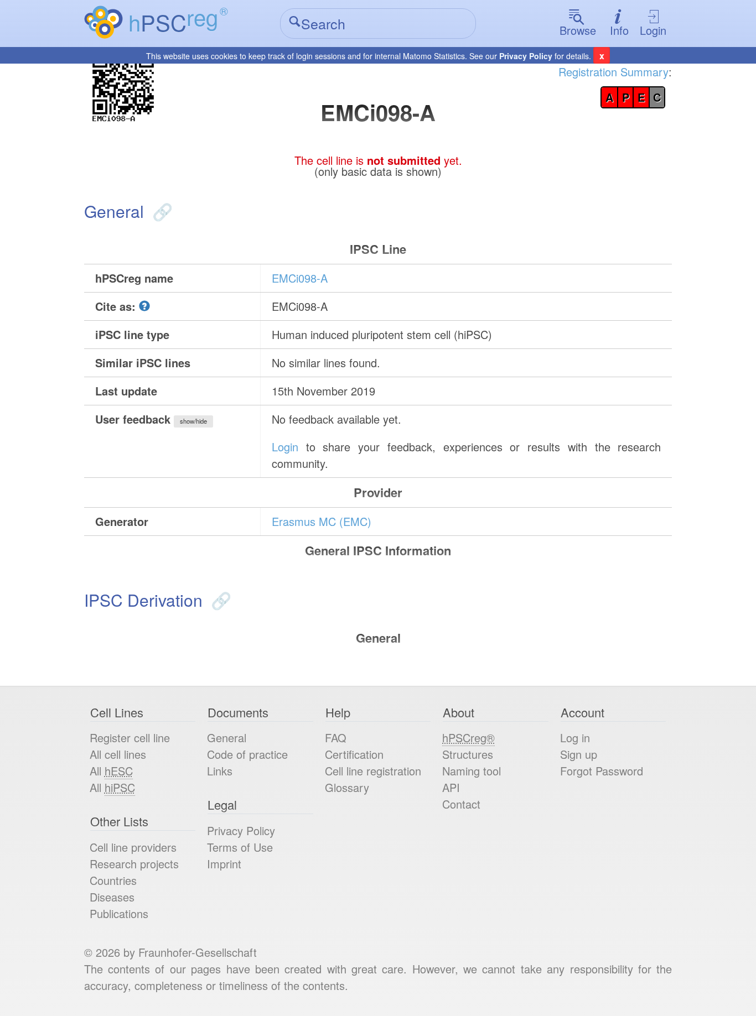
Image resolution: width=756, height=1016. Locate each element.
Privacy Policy (525, 55)
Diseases (112, 897)
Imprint (224, 864)
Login (653, 30)
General (226, 738)
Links (219, 771)
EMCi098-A (300, 278)
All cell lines (118, 754)
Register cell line (130, 738)
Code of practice (247, 754)
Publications (119, 913)
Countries (113, 880)
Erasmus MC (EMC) (321, 521)
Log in (575, 738)
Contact (461, 804)
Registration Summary (613, 72)
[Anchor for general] (160, 211)
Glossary (347, 787)
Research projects (134, 864)
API (451, 787)
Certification (354, 754)
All (111, 771)
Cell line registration (373, 771)
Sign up (578, 754)
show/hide (193, 420)
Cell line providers (133, 847)
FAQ (335, 738)
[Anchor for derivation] (218, 600)
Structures (467, 754)
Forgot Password (601, 771)
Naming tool (471, 771)
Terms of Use (240, 847)
